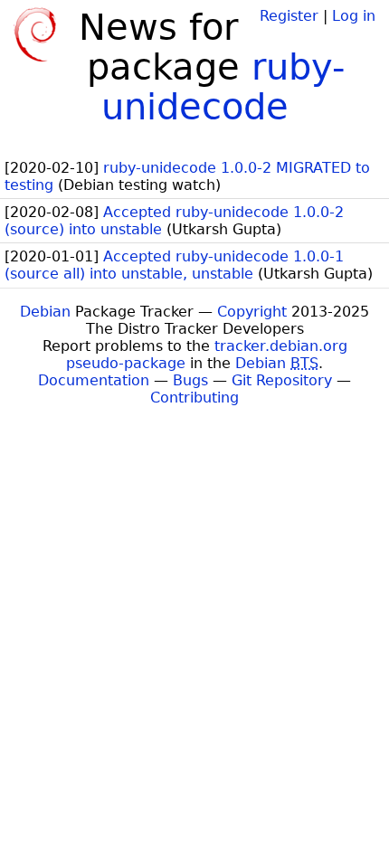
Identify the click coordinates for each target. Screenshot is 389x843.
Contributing (194, 397)
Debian (45, 311)
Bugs (190, 380)
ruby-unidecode (223, 87)
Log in (353, 15)
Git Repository (282, 380)
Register (289, 15)
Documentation (93, 380)
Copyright (252, 311)
